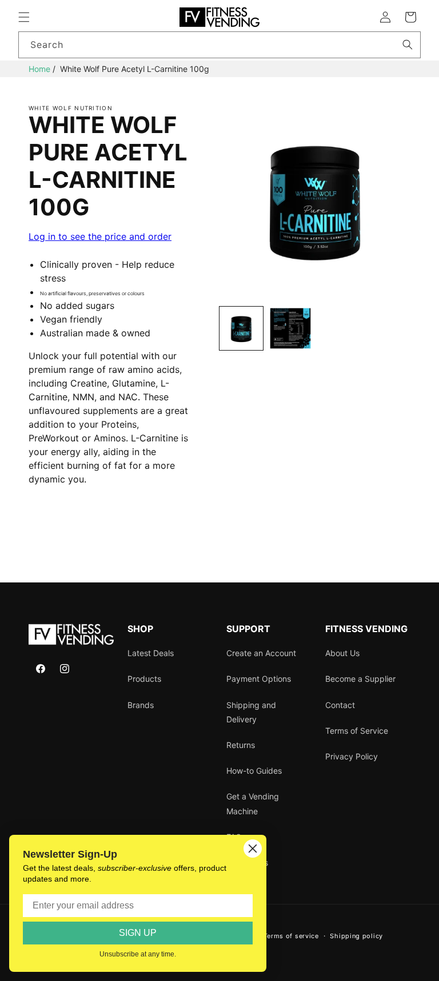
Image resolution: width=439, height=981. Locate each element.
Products (144, 679)
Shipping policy (356, 936)
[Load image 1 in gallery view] (241, 328)
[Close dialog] (253, 848)
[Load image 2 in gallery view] (290, 328)
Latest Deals (150, 653)
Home (39, 69)
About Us (342, 653)
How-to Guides (254, 770)
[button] (24, 17)
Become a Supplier (360, 679)
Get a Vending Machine (252, 803)
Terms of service (291, 936)
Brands (140, 705)
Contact (340, 705)
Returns (240, 745)
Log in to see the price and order (100, 236)
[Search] (407, 44)
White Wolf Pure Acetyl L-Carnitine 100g (134, 69)
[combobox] (219, 45)
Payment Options (258, 679)
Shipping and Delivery (251, 712)
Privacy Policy (351, 756)
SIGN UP (138, 933)
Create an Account (261, 653)
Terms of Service (356, 730)
